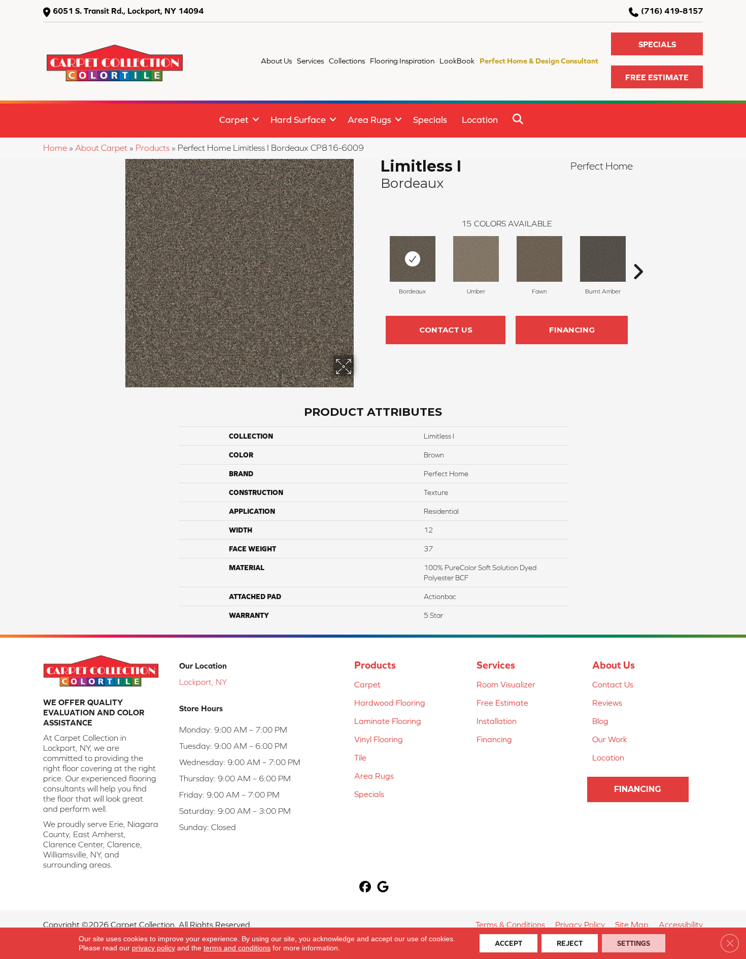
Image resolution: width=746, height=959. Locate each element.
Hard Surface (298, 119)
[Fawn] (539, 259)
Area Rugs (369, 119)
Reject (570, 943)
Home (55, 148)
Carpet (234, 119)
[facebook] (365, 887)
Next (638, 256)
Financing (572, 330)
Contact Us (445, 330)
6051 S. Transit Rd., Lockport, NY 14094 (128, 10)
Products (152, 148)
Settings (633, 943)
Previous (375, 256)
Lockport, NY (203, 681)
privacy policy (153, 948)
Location (480, 119)
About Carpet (101, 148)
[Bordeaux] (412, 259)
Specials (430, 119)
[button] (657, 43)
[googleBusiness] (383, 887)
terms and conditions (237, 948)
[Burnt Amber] (603, 259)
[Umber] (476, 259)
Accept (508, 943)
